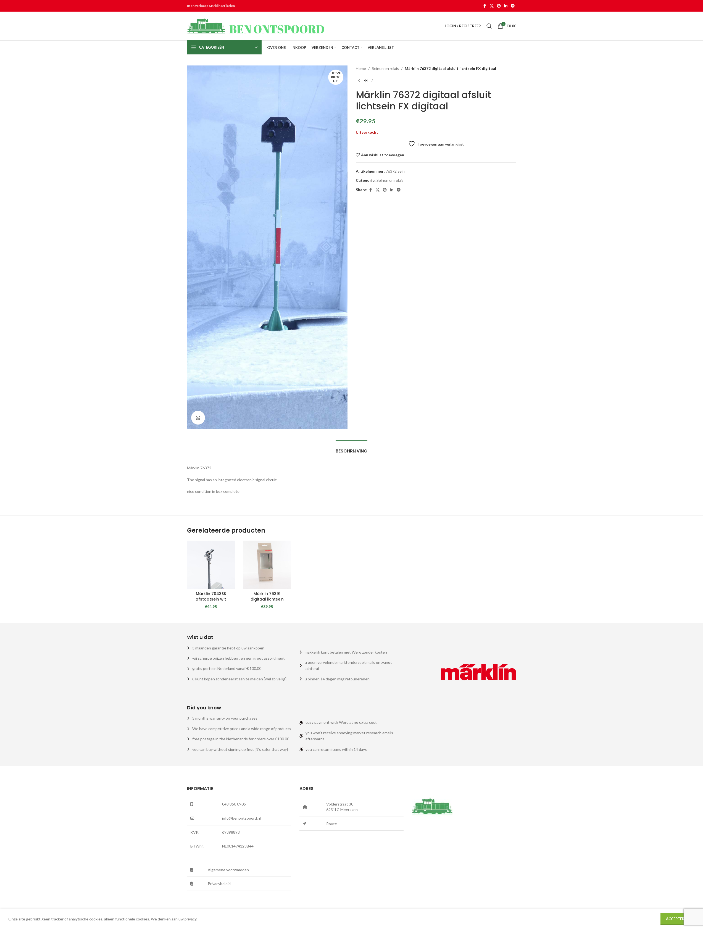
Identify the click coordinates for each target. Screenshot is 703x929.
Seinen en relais (385, 68)
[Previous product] (359, 80)
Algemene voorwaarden (228, 869)
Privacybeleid (219, 883)
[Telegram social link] (512, 6)
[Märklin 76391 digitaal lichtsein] (267, 565)
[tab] (351, 448)
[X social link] (491, 6)
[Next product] (372, 80)
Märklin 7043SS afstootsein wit (211, 596)
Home (361, 68)
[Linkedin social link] (505, 6)
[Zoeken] (489, 25)
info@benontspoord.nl (241, 818)
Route (331, 823)
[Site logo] (256, 25)
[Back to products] (365, 80)
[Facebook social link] (484, 6)
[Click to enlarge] (198, 418)
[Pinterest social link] (498, 6)
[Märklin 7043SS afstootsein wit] (211, 565)
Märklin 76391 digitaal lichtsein (267, 596)
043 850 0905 (234, 804)
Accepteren (677, 919)
